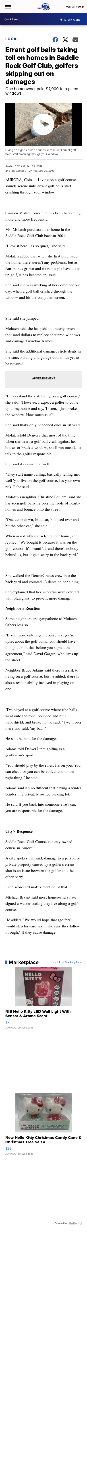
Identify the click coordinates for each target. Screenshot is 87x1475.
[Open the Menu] (7, 6)
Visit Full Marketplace (67, 962)
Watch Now (74, 7)
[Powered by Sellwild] (75, 1223)
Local (12, 39)
